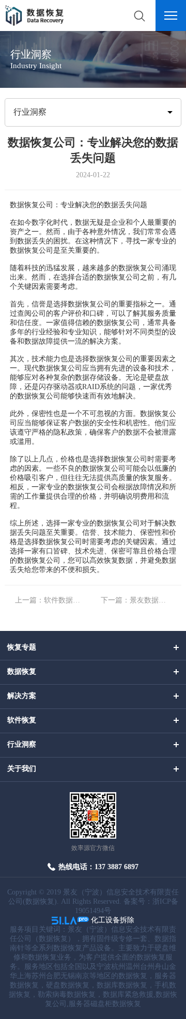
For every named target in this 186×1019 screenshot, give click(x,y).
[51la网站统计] (70, 920)
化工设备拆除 (112, 920)
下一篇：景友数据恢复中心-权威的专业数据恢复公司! (136, 600)
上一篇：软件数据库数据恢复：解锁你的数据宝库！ (50, 600)
